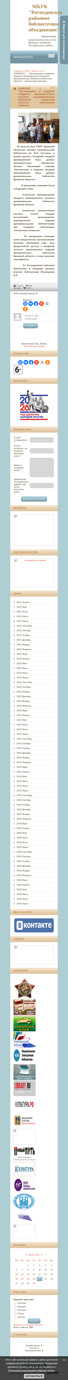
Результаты (19, 1324)
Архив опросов (34, 1324)
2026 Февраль (24, 875)
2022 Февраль (24, 649)
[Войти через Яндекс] (41, 303)
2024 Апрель (23, 771)
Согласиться (34, 1376)
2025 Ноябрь (23, 861)
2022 (27, 71)
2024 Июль (22, 786)
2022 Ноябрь (23, 691)
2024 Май (22, 776)
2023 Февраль (24, 706)
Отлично (21, 1303)
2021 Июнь (22, 611)
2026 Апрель (23, 884)
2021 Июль (22, 616)
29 (28, 1283)
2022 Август (23, 677)
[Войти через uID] (25, 303)
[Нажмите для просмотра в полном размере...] (40, 143)
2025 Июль (22, 842)
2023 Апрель (23, 715)
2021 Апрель (23, 602)
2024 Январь (23, 757)
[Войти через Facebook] (36, 303)
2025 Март (22, 823)
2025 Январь (23, 814)
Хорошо (21, 1306)
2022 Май (22, 663)
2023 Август (23, 734)
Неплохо (21, 1310)
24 (41, 71)
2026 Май (22, 889)
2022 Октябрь (24, 687)
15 (28, 1274)
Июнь (35, 71)
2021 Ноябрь (23, 635)
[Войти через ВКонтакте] (30, 303)
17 (39, 1274)
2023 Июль (22, 729)
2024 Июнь (22, 781)
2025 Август (23, 847)
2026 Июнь (22, 894)
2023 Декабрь (24, 753)
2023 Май (22, 720)
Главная (17, 71)
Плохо (20, 1313)
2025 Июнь (22, 837)
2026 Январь (23, 870)
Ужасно (21, 1317)
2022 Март (22, 654)
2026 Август (23, 903)
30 (34, 1283)
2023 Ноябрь (23, 748)
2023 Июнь (22, 724)
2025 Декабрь (24, 866)
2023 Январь (23, 701)
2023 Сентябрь (24, 738)
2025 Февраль (24, 819)
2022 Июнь (22, 668)
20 (16, 1279)
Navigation (23, 57)
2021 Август (23, 621)
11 (46, 1270)
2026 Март (22, 880)
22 (28, 1279)
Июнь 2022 (34, 1255)
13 (16, 1274)
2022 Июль (22, 673)
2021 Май (22, 607)
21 (22, 1279)
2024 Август (23, 790)
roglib (18, 288)
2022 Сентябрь (24, 682)
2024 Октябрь (24, 800)
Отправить (30, 325)
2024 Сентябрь (24, 795)
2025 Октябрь (24, 856)
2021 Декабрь (24, 640)
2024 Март (22, 767)
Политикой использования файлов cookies (31, 1370)
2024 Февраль (24, 762)
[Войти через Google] (46, 303)
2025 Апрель (23, 828)
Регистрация (30, 346)
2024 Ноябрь (23, 804)
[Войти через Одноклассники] (25, 309)
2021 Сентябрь (24, 625)
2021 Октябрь (24, 630)
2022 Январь (23, 644)
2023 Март (22, 710)
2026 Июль (22, 899)
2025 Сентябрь (24, 852)
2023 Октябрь (24, 743)
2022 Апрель (23, 658)
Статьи (20, 286)
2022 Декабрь (24, 696)
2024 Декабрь (24, 809)
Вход (41, 346)
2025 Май (22, 833)
